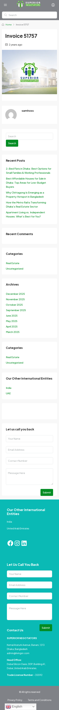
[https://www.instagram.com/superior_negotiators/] (18, 411)
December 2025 (15, 293)
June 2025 (12, 315)
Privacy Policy (15, 699)
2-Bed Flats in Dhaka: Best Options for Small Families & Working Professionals (28, 170)
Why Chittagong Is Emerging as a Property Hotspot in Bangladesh (25, 194)
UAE (8, 393)
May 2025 (11, 321)
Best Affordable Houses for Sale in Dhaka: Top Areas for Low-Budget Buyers (26, 182)
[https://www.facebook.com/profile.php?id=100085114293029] (9, 411)
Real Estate (12, 263)
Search (12, 143)
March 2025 (13, 331)
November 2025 (15, 299)
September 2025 (16, 310)
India (8, 387)
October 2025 (14, 304)
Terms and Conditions (39, 699)
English (16, 706)
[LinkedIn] (27, 411)
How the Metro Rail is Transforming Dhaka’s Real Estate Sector (26, 204)
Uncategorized (14, 268)
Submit (47, 492)
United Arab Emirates (18, 528)
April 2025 (12, 326)
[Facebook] (10, 543)
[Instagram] (17, 543)
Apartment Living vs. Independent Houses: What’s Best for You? (25, 214)
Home (9, 24)
